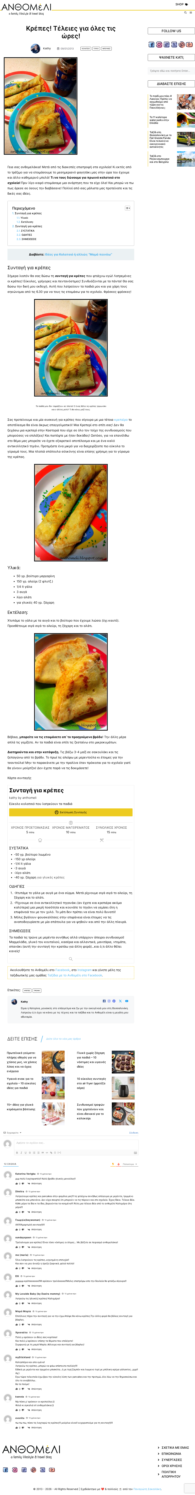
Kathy (47, 48)
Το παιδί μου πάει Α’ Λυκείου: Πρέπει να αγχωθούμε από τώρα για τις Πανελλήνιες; (161, 101)
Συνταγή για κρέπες (28, 213)
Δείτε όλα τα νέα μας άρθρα (63, 1038)
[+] (59, 1152)
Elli (17, 1276)
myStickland (22, 1357)
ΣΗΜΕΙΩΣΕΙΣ (29, 239)
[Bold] (17, 1153)
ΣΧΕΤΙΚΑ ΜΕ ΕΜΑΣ (175, 1447)
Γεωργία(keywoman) (27, 1219)
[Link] (51, 1153)
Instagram (85, 970)
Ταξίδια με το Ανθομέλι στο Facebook (75, 975)
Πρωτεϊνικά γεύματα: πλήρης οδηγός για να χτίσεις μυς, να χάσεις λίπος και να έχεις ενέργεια (22, 1062)
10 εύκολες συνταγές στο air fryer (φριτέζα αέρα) (91, 1083)
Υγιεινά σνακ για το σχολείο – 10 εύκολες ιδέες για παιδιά (21, 1083)
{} (55, 1152)
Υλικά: (24, 217)
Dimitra (19, 1191)
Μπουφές (106, 48)
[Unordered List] (38, 1153)
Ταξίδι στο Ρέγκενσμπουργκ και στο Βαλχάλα (160, 158)
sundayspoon (23, 1237)
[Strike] (30, 1153)
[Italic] (21, 1153)
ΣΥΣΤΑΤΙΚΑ (28, 230)
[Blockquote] (43, 1153)
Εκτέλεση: (27, 221)
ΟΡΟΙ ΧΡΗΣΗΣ (172, 1466)
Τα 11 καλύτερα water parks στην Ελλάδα (159, 120)
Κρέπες (27, 990)
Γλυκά (96, 48)
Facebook (62, 970)
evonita (20, 1418)
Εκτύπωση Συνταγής (73, 812)
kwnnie (19, 1396)
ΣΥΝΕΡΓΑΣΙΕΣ (172, 1460)
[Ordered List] (34, 1153)
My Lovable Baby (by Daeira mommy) (37, 1293)
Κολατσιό (86, 48)
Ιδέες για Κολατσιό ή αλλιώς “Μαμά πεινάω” (79, 254)
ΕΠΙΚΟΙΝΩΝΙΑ (171, 1454)
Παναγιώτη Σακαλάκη (147, 1489)
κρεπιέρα (121, 419)
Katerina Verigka (25, 1173)
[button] (185, 12)
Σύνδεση (133, 1132)
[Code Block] (47, 1153)
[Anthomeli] (27, 12)
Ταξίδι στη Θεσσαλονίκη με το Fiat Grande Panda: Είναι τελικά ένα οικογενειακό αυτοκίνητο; (161, 139)
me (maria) (21, 1254)
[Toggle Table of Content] (126, 208)
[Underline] (25, 1153)
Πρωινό (37, 990)
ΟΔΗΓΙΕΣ (27, 234)
